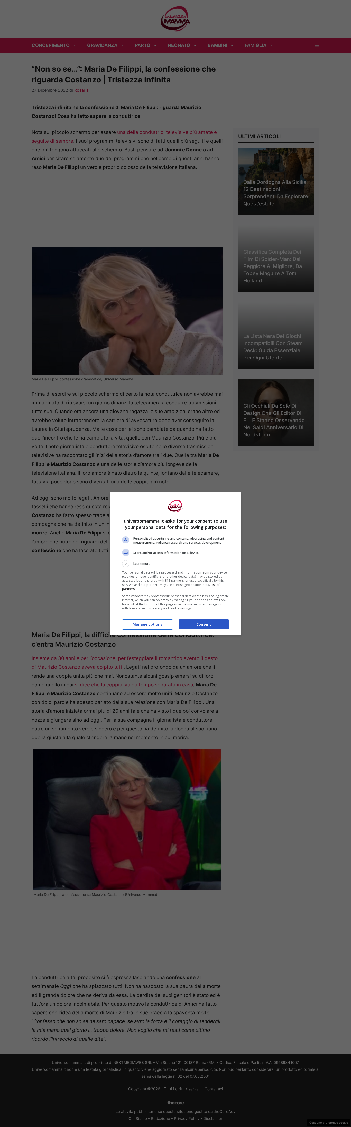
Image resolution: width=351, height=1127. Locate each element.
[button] (175, 563)
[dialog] (175, 563)
